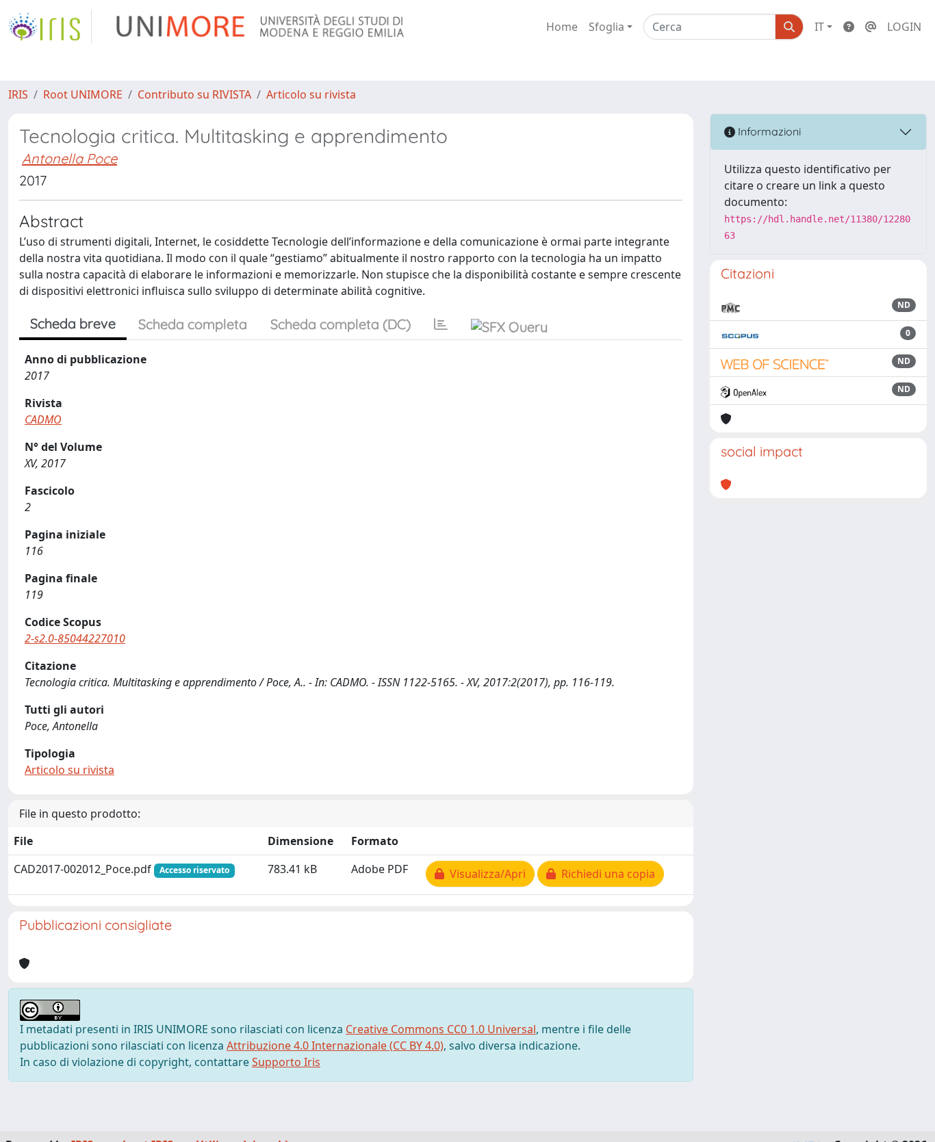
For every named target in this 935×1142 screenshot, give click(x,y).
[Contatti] (871, 26)
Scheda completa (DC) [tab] (340, 324)
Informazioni (768, 131)
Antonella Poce (69, 158)
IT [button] (819, 26)
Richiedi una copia (605, 873)
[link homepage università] (261, 26)
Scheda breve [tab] (73, 323)
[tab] (440, 324)
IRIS (18, 94)
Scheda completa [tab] (192, 324)
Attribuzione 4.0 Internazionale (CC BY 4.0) (335, 1045)
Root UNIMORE (83, 94)
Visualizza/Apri (485, 873)
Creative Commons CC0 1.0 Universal (441, 1029)
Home (562, 26)
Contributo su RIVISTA (194, 94)
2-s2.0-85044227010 (75, 638)
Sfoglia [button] (606, 26)
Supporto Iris (286, 1061)
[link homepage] (50, 26)
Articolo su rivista (311, 94)
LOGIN (904, 26)
